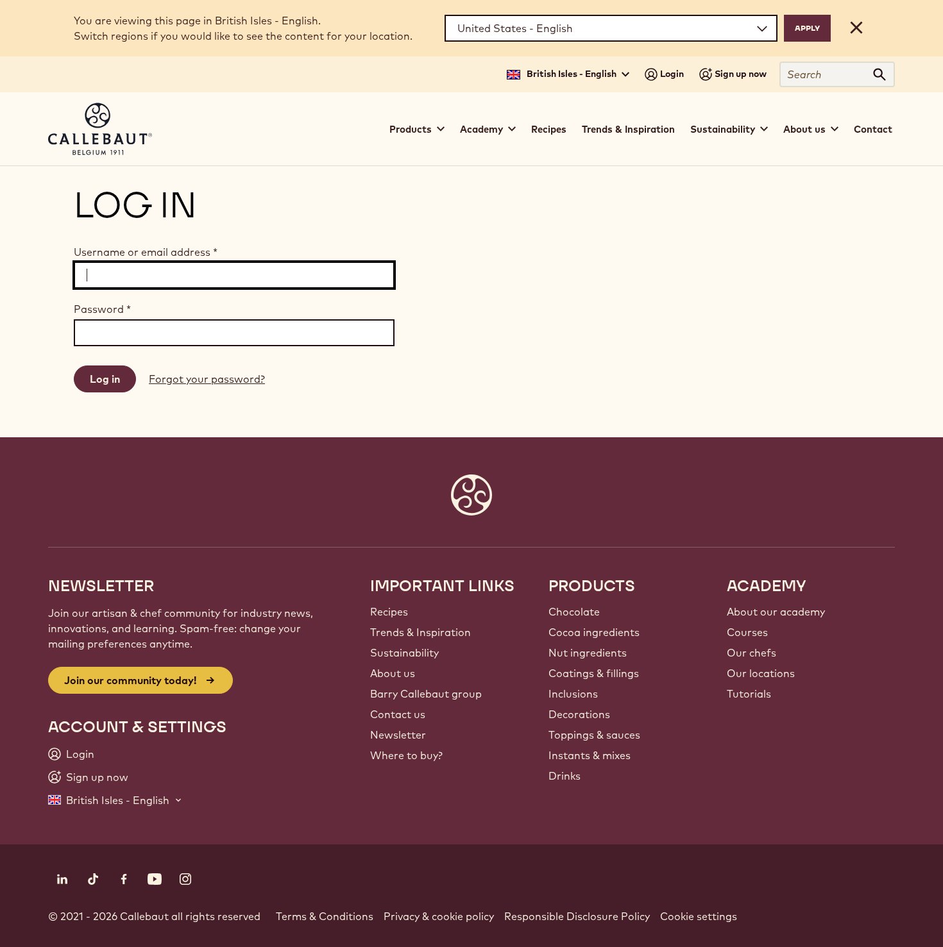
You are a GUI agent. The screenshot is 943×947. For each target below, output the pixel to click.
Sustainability (404, 652)
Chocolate (574, 611)
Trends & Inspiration (628, 129)
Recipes (548, 129)
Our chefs (751, 652)
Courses (747, 632)
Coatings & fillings (593, 673)
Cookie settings (698, 916)
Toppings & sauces (594, 734)
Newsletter (398, 734)
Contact (873, 129)
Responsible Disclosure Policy (577, 916)
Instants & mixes (589, 755)
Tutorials (749, 693)
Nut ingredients (587, 652)
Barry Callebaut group (426, 693)
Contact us (397, 714)
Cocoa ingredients (594, 632)
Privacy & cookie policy (439, 916)
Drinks (564, 775)
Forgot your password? (207, 379)
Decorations (579, 714)
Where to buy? (406, 755)
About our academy (776, 611)
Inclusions (573, 693)
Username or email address (145, 252)
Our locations (761, 673)
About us (392, 673)
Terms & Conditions (324, 916)
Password (102, 309)
